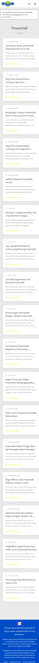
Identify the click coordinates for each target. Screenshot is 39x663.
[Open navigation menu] (34, 3)
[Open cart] (29, 4)
